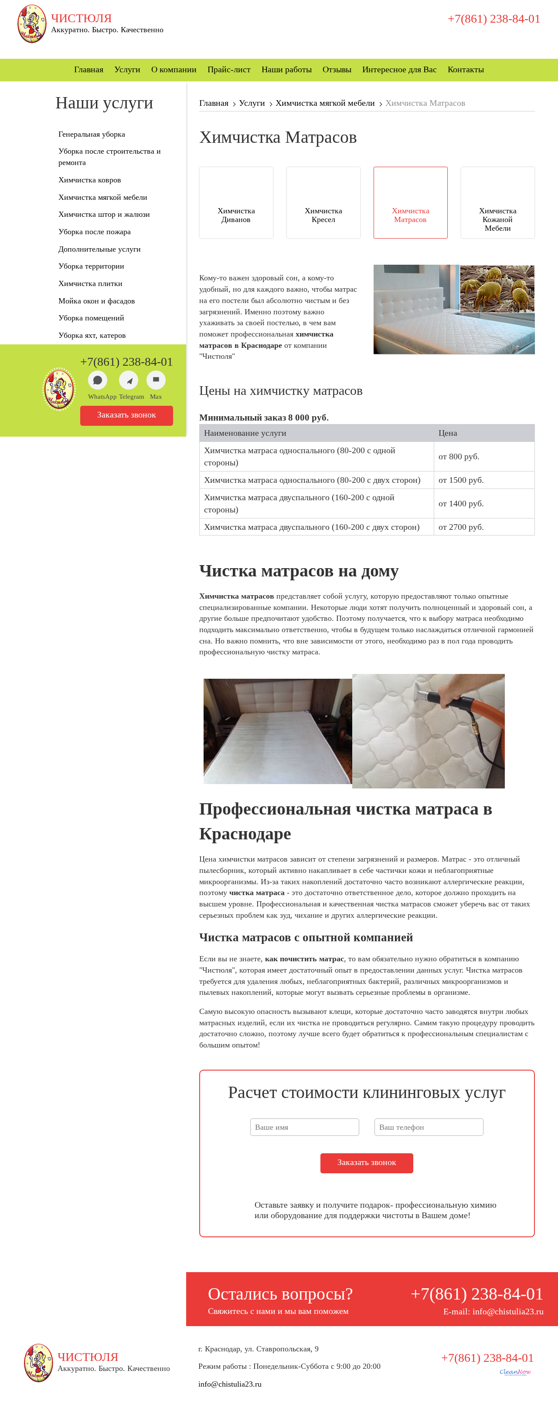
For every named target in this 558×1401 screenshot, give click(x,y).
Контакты (466, 69)
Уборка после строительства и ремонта (109, 157)
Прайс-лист (229, 69)
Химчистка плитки (90, 283)
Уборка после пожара (94, 231)
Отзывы (337, 69)
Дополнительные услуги (99, 249)
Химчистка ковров (89, 179)
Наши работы (287, 69)
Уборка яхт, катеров (92, 335)
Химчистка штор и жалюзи (104, 214)
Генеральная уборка (91, 134)
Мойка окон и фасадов (96, 300)
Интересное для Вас (399, 69)
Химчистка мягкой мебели (102, 197)
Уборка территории (91, 266)
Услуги (127, 69)
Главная (88, 69)
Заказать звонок (126, 414)
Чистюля (81, 18)
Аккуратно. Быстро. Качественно (107, 29)
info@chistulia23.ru (230, 1384)
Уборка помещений (91, 317)
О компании (174, 69)
